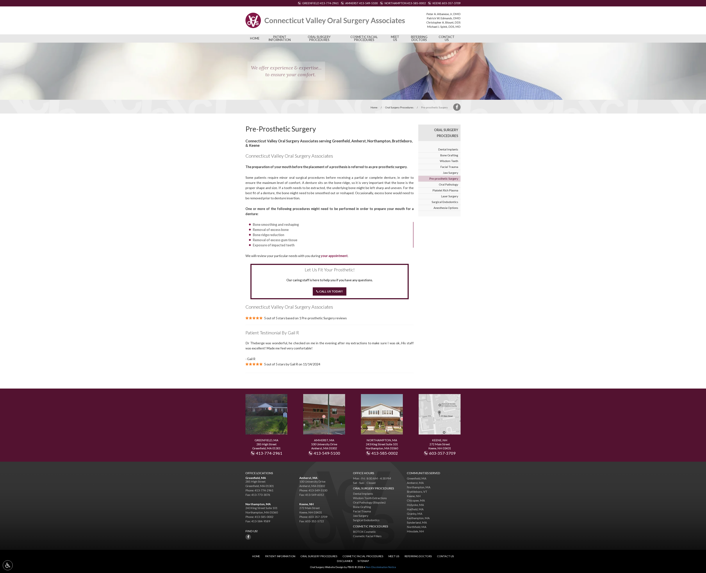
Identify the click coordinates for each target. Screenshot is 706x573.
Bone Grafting (449, 155)
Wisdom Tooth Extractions (370, 498)
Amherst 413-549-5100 (361, 3)
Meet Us (395, 38)
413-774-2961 (271, 453)
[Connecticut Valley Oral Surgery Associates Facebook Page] (457, 107)
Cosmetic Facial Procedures (364, 38)
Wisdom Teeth (449, 161)
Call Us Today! (331, 291)
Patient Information (279, 38)
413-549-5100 (327, 453)
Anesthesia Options (446, 207)
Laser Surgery (449, 196)
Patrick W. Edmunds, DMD (444, 18)
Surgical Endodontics (445, 202)
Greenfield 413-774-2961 (320, 3)
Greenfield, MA (255, 477)
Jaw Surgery (450, 172)
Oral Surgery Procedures (319, 38)
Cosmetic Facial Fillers (367, 536)
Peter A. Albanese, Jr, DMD (443, 14)
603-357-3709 (442, 453)
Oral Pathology (448, 184)
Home (254, 38)
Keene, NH (306, 504)
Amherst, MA (308, 477)
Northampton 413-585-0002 (405, 3)
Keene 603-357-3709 (446, 3)
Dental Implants (448, 149)
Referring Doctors (419, 38)
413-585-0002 (387, 453)
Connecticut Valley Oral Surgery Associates (334, 20)
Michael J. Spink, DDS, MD (444, 26)
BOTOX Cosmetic (364, 531)
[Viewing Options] (8, 565)
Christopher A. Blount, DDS (443, 22)
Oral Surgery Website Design (327, 567)
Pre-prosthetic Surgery (443, 178)
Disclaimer (344, 561)
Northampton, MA (258, 504)
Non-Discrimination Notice (381, 567)
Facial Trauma (449, 166)
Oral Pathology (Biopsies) (369, 502)
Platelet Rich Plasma (445, 190)
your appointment (334, 256)
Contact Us (446, 38)
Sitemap (363, 561)
